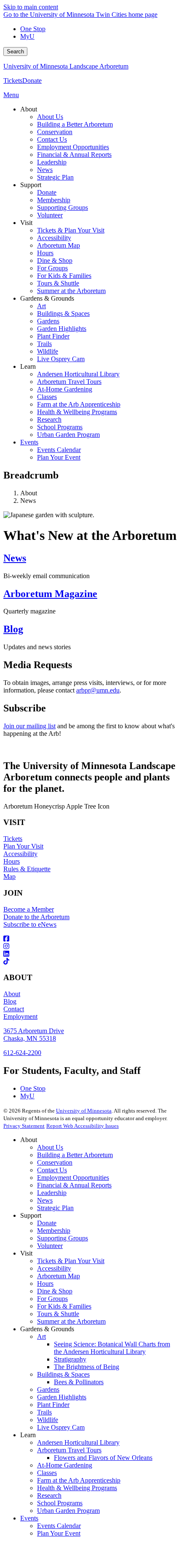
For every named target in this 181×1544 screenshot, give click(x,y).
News (14, 558)
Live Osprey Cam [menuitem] (61, 358)
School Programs (60, 1503)
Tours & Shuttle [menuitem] (58, 283)
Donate (32, 80)
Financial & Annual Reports (74, 1185)
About (11, 993)
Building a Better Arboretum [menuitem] (75, 124)
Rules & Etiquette (27, 868)
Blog (13, 629)
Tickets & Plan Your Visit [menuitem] (70, 230)
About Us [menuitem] (50, 116)
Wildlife (47, 1419)
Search (15, 51)
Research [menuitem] (49, 419)
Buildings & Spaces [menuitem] (63, 313)
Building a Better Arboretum (75, 1154)
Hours (11, 861)
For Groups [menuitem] (52, 268)
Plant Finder (53, 1404)
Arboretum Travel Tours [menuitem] (69, 381)
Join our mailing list (29, 726)
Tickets (12, 80)
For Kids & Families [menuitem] (64, 275)
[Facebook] (90, 939)
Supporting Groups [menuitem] (62, 207)
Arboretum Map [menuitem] (58, 245)
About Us (50, 1147)
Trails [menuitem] (44, 343)
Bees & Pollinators (79, 1381)
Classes (47, 1472)
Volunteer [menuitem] (50, 215)
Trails (44, 1412)
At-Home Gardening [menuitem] (64, 389)
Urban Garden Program (68, 1510)
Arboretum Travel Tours (69, 1450)
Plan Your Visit (23, 846)
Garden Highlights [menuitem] (61, 328)
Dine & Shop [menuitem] (54, 260)
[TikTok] (90, 961)
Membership (53, 1230)
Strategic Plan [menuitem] (55, 177)
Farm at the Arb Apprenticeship (78, 1480)
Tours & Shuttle (58, 1313)
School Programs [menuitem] (60, 427)
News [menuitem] (45, 169)
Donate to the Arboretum (36, 916)
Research (49, 1495)
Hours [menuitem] (45, 252)
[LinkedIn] (90, 954)
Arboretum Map (58, 1276)
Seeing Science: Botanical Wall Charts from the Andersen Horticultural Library (112, 1347)
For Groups (52, 1298)
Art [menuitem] (41, 305)
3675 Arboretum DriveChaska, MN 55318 (33, 1034)
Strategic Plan (55, 1207)
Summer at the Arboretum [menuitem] (71, 290)
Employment (20, 1016)
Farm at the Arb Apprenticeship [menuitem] (78, 404)
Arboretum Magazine (50, 593)
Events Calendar (59, 1525)
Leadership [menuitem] (52, 162)
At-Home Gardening (64, 1465)
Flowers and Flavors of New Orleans (103, 1457)
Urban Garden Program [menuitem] (68, 434)
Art (41, 1336)
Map (9, 876)
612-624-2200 (22, 1052)
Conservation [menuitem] (54, 131)
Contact (13, 1009)
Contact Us (52, 1170)
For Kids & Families (64, 1306)
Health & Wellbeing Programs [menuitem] (77, 411)
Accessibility (20, 853)
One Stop (32, 28)
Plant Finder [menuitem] (53, 336)
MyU (27, 36)
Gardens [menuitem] (48, 321)
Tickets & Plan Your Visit (70, 1260)
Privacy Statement (24, 1126)
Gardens (48, 1389)
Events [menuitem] (29, 442)
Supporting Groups (62, 1238)
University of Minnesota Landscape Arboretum (65, 66)
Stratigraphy (70, 1359)
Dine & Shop (54, 1291)
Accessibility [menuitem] (54, 237)
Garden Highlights (61, 1397)
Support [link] (30, 184)
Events (29, 1518)
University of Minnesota (84, 1111)
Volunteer (50, 1245)
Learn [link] (28, 366)
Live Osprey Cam (61, 1427)
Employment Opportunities (73, 1177)
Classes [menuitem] (47, 396)
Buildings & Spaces (63, 1374)
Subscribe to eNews (29, 924)
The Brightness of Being (86, 1366)
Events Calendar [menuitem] (59, 449)
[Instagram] (90, 946)
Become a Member (28, 909)
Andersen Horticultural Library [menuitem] (78, 374)
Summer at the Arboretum (71, 1321)
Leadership (52, 1192)
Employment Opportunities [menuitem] (73, 147)
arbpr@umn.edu (98, 690)
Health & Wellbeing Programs (77, 1487)
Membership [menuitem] (53, 200)
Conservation (54, 1162)
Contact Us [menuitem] (52, 139)
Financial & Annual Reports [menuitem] (74, 154)
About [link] (28, 109)
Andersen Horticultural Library (78, 1442)
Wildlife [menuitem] (47, 351)
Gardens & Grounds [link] (47, 298)
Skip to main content (30, 7)
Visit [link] (26, 222)
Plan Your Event (58, 1533)
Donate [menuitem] (46, 192)
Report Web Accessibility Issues (82, 1126)
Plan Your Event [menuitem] (58, 457)
